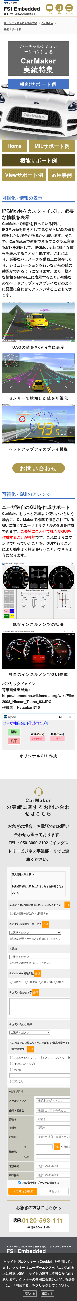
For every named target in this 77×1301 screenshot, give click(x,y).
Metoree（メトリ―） (26, 1057)
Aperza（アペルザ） (25, 1063)
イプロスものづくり (53, 1057)
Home (14, 145)
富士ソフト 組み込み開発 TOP (20, 23)
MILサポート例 (52, 145)
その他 (17, 1069)
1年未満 (33, 982)
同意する (29, 1293)
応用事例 (61, 174)
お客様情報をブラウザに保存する (40, 1182)
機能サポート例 (38, 160)
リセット (54, 1191)
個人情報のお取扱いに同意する (31, 913)
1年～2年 (47, 982)
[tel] (59, 8)
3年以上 (61, 982)
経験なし (19, 982)
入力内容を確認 (23, 1191)
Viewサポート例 (24, 174)
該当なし (18, 1081)
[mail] (50, 8)
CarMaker (47, 23)
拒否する (47, 1293)
